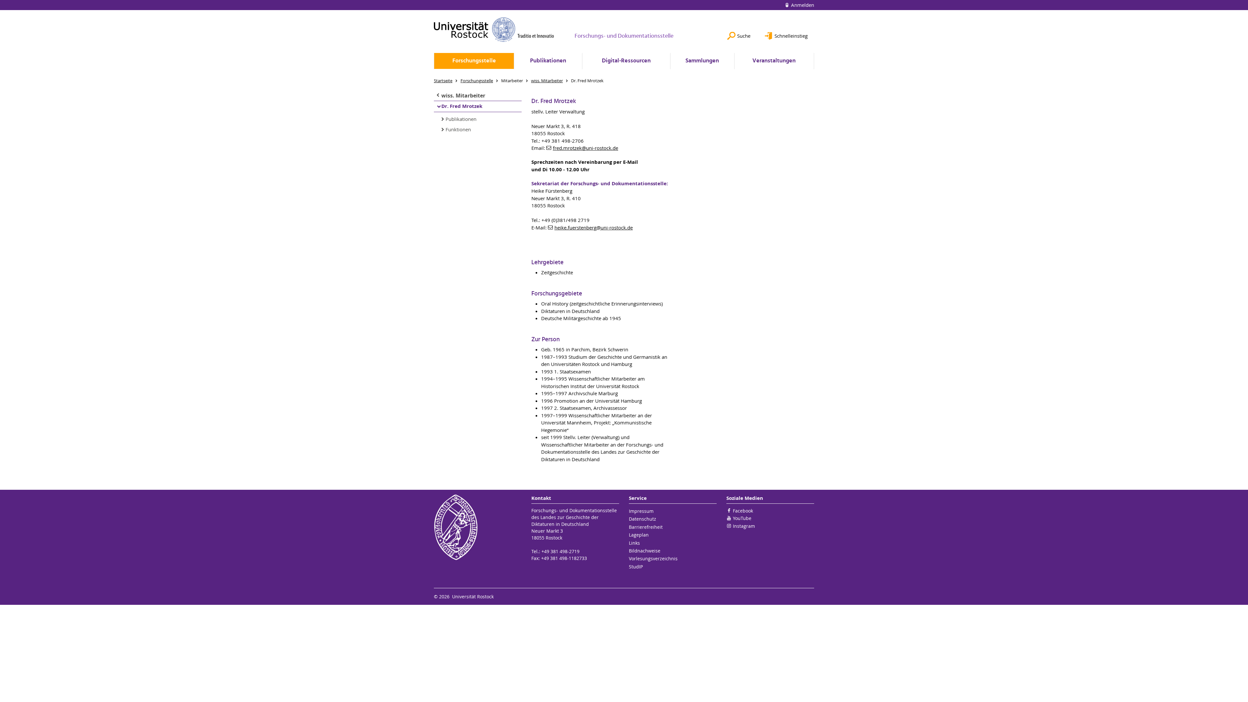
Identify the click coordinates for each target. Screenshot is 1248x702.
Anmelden (802, 5)
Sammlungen (702, 61)
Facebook (743, 511)
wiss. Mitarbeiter (463, 95)
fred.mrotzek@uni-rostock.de (585, 148)
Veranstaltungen (774, 61)
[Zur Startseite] (494, 30)
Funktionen (458, 129)
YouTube (742, 518)
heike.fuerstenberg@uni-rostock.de (593, 227)
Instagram (744, 526)
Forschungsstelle (474, 61)
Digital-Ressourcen (626, 61)
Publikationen (548, 61)
